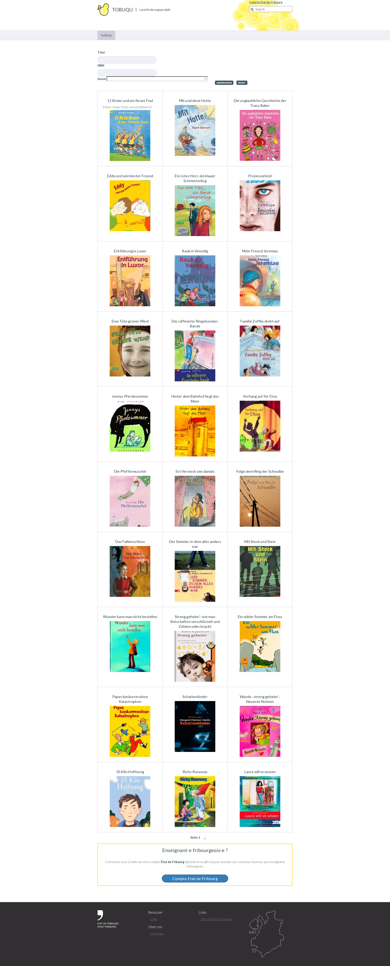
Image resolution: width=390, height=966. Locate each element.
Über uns (155, 927)
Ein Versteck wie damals (195, 471)
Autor (102, 79)
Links (203, 912)
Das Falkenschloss (130, 541)
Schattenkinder (195, 696)
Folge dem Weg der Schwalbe (260, 471)
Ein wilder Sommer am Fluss (260, 616)
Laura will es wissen (260, 771)
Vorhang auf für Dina (260, 396)
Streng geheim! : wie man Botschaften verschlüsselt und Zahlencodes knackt (195, 621)
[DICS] (270, 934)
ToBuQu (122, 9)
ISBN (101, 65)
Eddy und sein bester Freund (130, 176)
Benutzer (155, 912)
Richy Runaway (195, 771)
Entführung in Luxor (130, 251)
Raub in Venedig (195, 251)
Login (153, 919)
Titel (101, 52)
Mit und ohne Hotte (195, 100)
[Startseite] (103, 9)
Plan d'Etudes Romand (216, 919)
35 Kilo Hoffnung (130, 771)
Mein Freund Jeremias (260, 251)
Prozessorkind (260, 176)
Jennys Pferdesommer (130, 396)
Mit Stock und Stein (260, 541)
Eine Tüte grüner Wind (130, 321)
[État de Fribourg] (108, 918)
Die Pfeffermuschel (130, 471)
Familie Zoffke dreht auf (260, 321)
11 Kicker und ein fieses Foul (130, 100)
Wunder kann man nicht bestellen (130, 616)
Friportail (156, 933)
